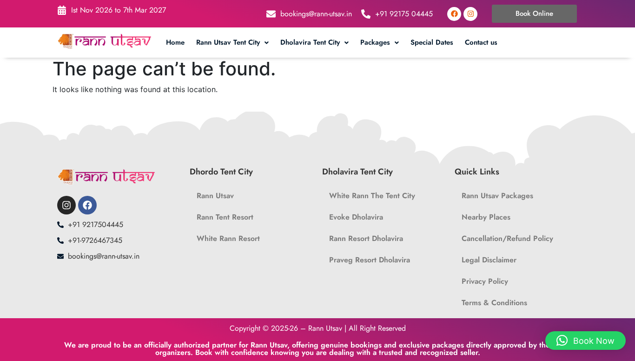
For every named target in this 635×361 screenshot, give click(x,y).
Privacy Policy (485, 281)
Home (175, 42)
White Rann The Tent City (372, 195)
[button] (234, 42)
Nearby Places (486, 217)
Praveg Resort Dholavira (369, 259)
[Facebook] (454, 14)
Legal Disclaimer (489, 259)
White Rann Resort (228, 238)
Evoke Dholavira (356, 217)
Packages (375, 42)
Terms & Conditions (494, 302)
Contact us (481, 42)
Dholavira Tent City (310, 42)
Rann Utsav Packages (497, 195)
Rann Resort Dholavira (366, 238)
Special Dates (431, 42)
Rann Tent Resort (225, 217)
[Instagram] (470, 14)
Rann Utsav (215, 195)
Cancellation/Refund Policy (507, 238)
